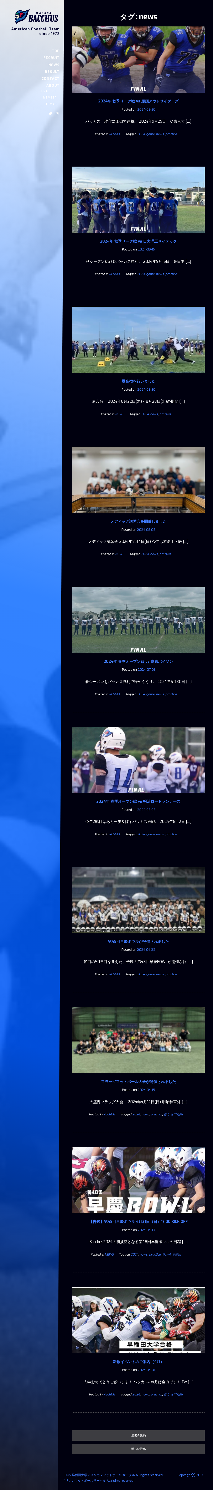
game (150, 134)
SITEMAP (50, 104)
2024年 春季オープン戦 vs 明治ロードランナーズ (138, 801)
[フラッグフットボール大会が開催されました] (138, 1076)
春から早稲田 (173, 1114)
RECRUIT (51, 58)
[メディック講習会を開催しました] (138, 515)
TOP (56, 51)
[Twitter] (50, 113)
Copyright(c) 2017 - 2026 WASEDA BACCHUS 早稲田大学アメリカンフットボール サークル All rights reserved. (84, 1475)
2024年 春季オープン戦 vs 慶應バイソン (138, 661)
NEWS (54, 65)
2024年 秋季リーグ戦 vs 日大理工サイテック (138, 241)
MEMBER (50, 98)
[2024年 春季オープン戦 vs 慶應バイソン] (138, 655)
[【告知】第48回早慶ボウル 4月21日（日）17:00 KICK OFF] (138, 1216)
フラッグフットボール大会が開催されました (138, 1081)
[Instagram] (57, 113)
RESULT (52, 72)
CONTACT (51, 78)
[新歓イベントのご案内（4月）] (138, 1356)
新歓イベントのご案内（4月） (138, 1361)
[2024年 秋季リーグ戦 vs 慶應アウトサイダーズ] (138, 95)
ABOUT (53, 85)
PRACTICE (49, 91)
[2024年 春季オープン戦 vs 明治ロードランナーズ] (138, 796)
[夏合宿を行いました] (138, 375)
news (160, 134)
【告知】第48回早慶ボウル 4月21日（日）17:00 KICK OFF (140, 1221)
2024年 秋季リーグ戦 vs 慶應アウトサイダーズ (138, 101)
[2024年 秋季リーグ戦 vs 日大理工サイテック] (138, 235)
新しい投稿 (138, 1449)
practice (171, 134)
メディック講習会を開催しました (138, 521)
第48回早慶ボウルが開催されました (138, 941)
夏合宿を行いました (138, 381)
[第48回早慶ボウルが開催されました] (138, 936)
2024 (141, 134)
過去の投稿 (138, 1435)
